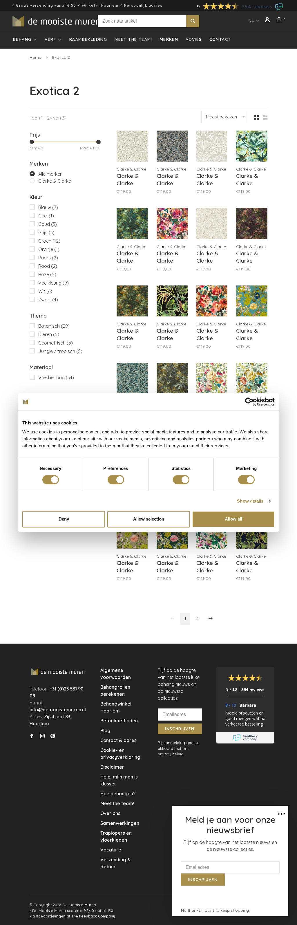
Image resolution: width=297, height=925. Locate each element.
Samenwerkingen (119, 823)
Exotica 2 (61, 57)
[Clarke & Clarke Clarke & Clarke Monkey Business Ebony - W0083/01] (172, 301)
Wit (45, 291)
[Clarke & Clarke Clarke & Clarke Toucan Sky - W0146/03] (251, 147)
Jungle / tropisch (60, 351)
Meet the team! (133, 39)
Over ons (110, 813)
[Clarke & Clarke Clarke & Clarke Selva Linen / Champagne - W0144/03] (132, 147)
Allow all (233, 518)
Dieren (48, 334)
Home (35, 57)
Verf (50, 39)
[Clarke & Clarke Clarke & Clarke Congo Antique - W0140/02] (132, 301)
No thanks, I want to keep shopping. (215, 910)
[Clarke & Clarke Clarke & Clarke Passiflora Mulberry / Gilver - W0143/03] (132, 534)
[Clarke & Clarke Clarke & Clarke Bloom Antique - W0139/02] (251, 379)
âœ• (280, 813)
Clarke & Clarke (54, 181)
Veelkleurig (53, 283)
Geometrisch (55, 343)
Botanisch (54, 326)
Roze (47, 274)
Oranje (48, 249)
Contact (220, 39)
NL (251, 20)
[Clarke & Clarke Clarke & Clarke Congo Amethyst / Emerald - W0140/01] (251, 224)
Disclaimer (112, 767)
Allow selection (148, 518)
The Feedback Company (93, 916)
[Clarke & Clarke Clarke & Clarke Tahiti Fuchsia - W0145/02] (172, 224)
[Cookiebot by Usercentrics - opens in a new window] (249, 401)
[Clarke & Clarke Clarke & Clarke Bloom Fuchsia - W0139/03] (211, 534)
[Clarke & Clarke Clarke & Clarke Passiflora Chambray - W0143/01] (251, 301)
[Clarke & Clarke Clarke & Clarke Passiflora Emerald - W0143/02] (172, 534)
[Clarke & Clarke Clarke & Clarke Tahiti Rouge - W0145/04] (211, 301)
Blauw (48, 207)
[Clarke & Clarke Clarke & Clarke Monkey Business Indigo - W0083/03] (251, 534)
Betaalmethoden (119, 720)
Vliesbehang (56, 377)
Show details (250, 501)
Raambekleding (88, 39)
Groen (49, 241)
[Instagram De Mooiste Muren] (42, 736)
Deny (64, 518)
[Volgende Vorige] (210, 619)
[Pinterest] (52, 736)
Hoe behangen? (118, 793)
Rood (47, 266)
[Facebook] (32, 736)
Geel (46, 216)
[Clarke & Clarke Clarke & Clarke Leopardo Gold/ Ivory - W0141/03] (211, 147)
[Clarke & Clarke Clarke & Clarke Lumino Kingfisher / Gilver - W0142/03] (132, 379)
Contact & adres (118, 740)
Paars (48, 258)
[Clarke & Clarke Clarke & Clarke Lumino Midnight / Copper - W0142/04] (172, 147)
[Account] (268, 20)
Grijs (46, 232)
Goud (47, 224)
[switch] (116, 479)
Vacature (110, 850)
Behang (22, 39)
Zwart (48, 300)
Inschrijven (179, 728)
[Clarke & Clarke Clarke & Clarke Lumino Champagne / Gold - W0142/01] (211, 224)
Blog (105, 730)
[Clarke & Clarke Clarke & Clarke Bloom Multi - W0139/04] (211, 379)
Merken (169, 39)
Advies (194, 39)
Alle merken (50, 174)
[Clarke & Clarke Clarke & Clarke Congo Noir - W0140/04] (172, 379)
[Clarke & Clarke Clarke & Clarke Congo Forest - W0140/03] (132, 224)
